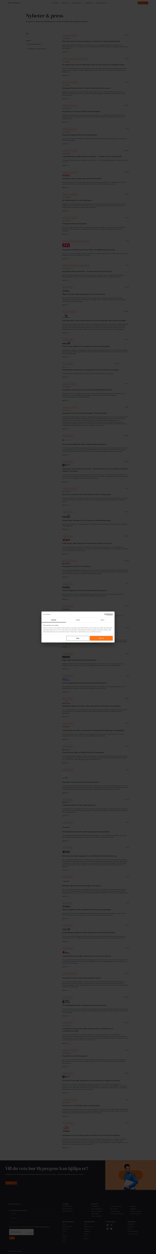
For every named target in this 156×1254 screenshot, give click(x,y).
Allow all (101, 638)
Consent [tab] (53, 620)
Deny (77, 638)
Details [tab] (78, 620)
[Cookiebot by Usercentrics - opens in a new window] (106, 614)
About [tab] (102, 620)
